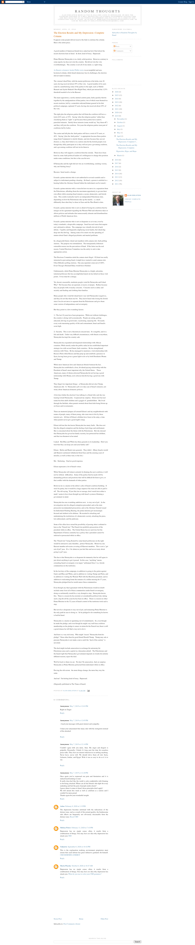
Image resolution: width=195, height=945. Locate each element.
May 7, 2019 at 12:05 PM (79, 720)
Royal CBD (74, 817)
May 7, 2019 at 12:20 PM (79, 773)
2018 (117, 160)
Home (81, 919)
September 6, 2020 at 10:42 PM (79, 846)
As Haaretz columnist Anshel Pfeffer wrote (69, 70)
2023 (117, 102)
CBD (70, 836)
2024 (117, 98)
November (121, 119)
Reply (62, 713)
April (119, 136)
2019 (117, 116)
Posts (117, 46)
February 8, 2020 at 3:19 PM (75, 806)
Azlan (62, 806)
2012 (117, 180)
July (118, 129)
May (119, 132)
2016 (117, 166)
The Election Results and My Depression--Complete (126, 146)
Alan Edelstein (134, 195)
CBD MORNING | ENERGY (70, 855)
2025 (117, 95)
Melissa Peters (65, 827)
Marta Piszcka (65, 865)
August (120, 126)
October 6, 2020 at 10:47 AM (82, 866)
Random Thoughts (97, 11)
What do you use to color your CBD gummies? (84, 874)
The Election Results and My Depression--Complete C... (126, 140)
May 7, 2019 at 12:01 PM (79, 706)
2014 (117, 173)
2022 (117, 105)
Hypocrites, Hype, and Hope (126, 151)
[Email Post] (88, 690)
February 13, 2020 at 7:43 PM (82, 827)
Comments (119, 51)
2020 (117, 112)
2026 (117, 92)
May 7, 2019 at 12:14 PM (79, 744)
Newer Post (58, 919)
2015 (117, 170)
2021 (117, 109)
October (120, 122)
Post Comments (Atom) (72, 924)
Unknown (63, 846)
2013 (117, 177)
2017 (117, 163)
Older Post (104, 919)
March (119, 155)
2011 (117, 184)
